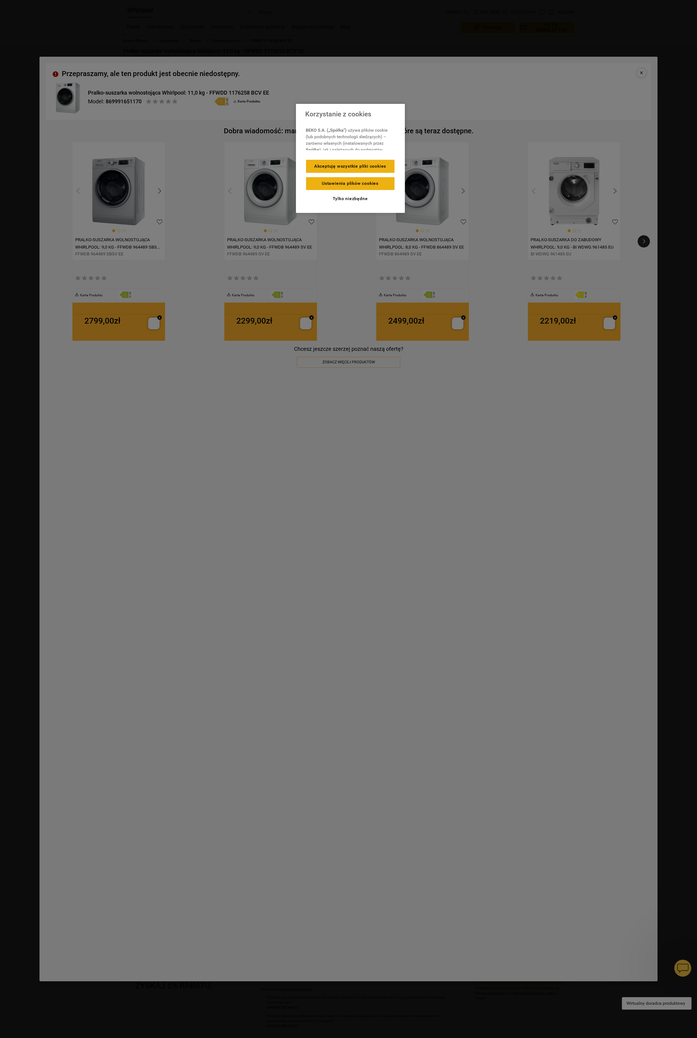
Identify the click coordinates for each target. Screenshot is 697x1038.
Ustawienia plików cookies (350, 183)
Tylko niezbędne (350, 198)
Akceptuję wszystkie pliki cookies (350, 166)
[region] (350, 158)
